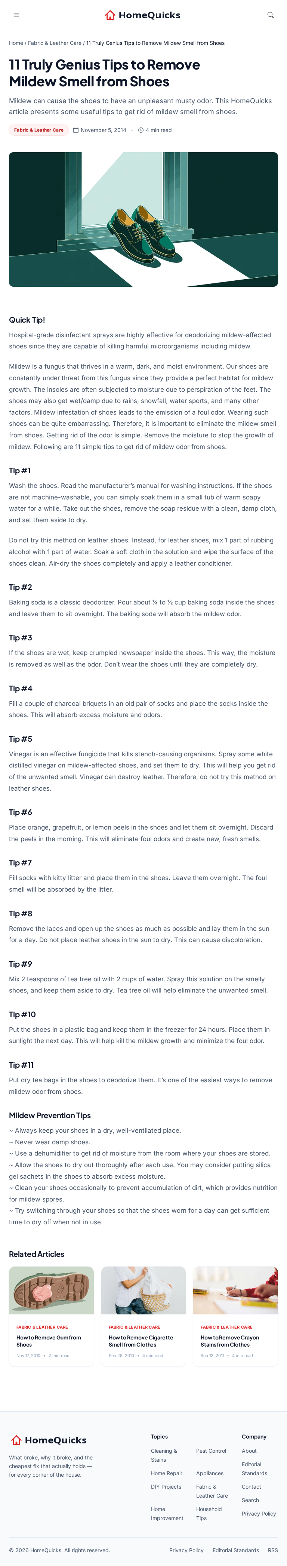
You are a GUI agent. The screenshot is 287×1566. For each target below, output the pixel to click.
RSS (273, 1550)
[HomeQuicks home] (143, 15)
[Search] (270, 14)
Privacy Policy (259, 1513)
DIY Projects (166, 1486)
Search (250, 1500)
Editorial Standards (236, 1550)
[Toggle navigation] (16, 14)
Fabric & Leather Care (54, 43)
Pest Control (211, 1450)
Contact (251, 1486)
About (249, 1450)
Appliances (209, 1473)
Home (16, 43)
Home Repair (166, 1473)
